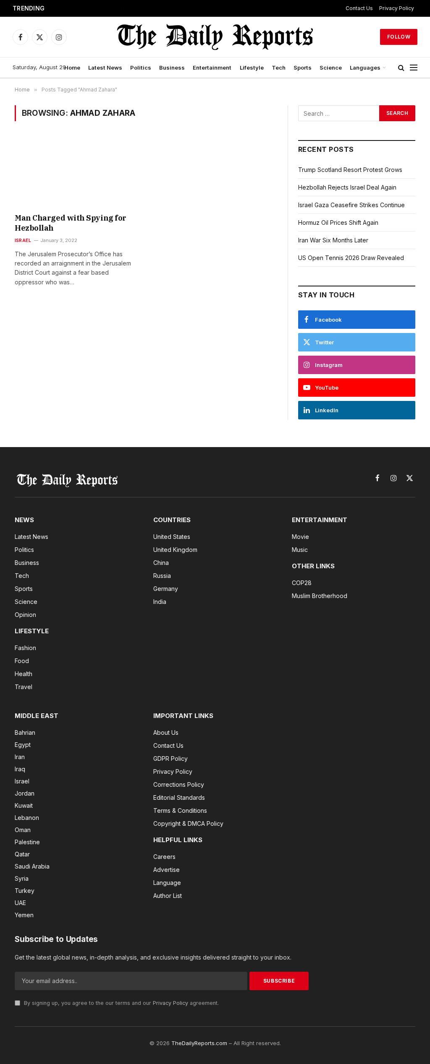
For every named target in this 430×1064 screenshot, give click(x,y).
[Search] (401, 67)
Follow (398, 37)
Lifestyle (252, 67)
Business (172, 67)
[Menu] (413, 67)
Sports (303, 67)
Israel (23, 240)
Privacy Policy (396, 8)
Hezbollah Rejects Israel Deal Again (347, 187)
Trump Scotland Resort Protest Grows (350, 169)
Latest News (105, 67)
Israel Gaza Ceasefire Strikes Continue (109, 8)
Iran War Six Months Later (333, 240)
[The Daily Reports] (215, 37)
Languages (365, 67)
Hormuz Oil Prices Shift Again (338, 222)
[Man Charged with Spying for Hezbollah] (76, 172)
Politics (140, 67)
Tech (279, 67)
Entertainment (212, 67)
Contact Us (359, 8)
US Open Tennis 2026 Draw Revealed (351, 257)
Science (331, 67)
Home (72, 67)
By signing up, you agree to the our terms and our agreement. (120, 1003)
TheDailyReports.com (199, 1043)
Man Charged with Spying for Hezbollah (70, 223)
